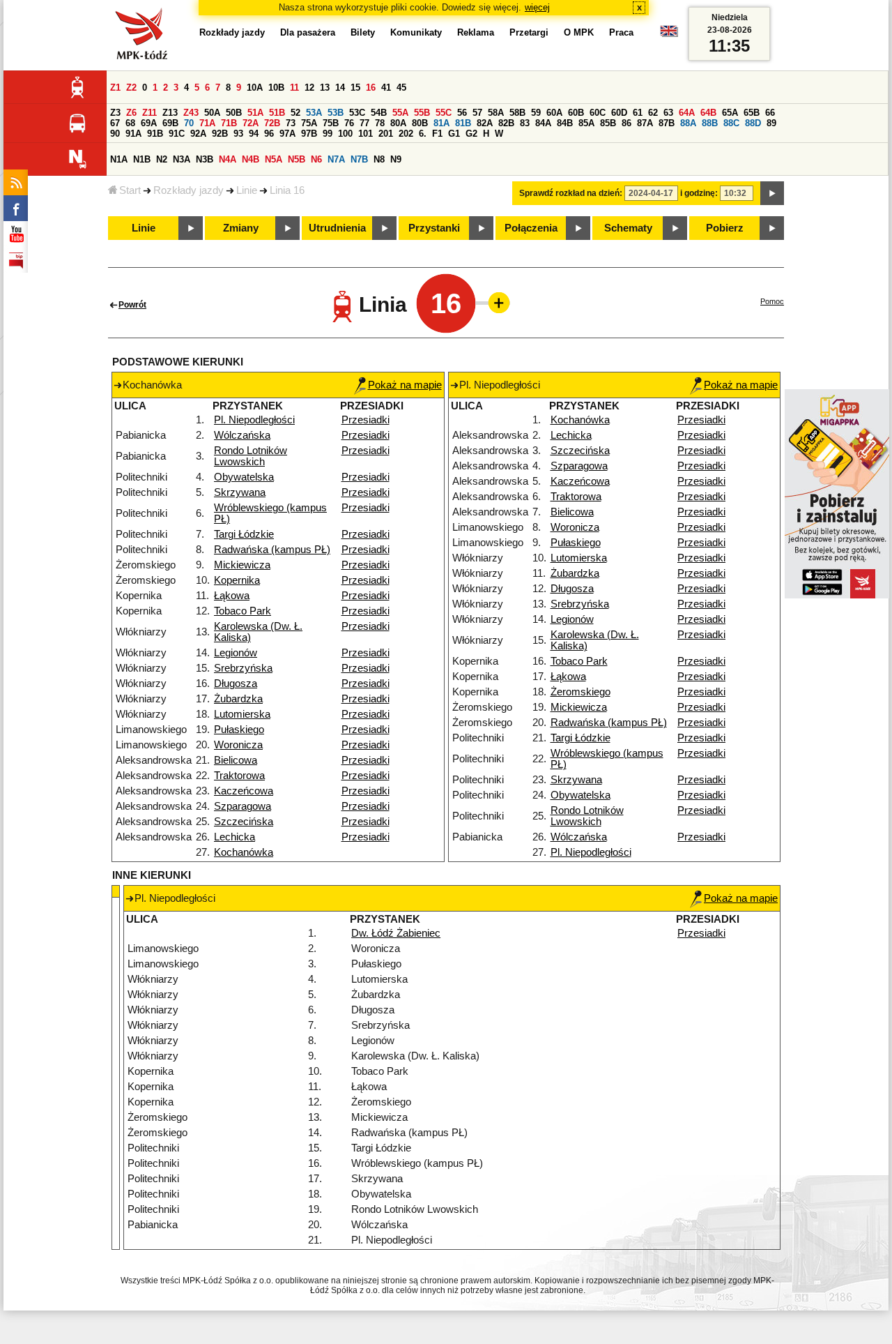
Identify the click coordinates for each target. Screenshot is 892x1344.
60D (619, 112)
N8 (379, 159)
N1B (142, 159)
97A (287, 133)
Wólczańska (242, 435)
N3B (204, 159)
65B (752, 112)
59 (536, 112)
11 (294, 87)
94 (254, 133)
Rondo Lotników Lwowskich (250, 456)
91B (155, 133)
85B (608, 123)
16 (371, 87)
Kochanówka (243, 852)
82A (485, 123)
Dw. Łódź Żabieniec (395, 933)
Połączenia (531, 228)
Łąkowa (231, 595)
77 (364, 123)
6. (422, 133)
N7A (336, 159)
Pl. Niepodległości (254, 419)
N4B (250, 159)
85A (586, 123)
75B (331, 123)
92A (198, 133)
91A (133, 133)
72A (251, 123)
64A (687, 112)
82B (506, 123)
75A (309, 123)
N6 (316, 159)
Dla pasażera (307, 32)
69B (170, 123)
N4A (227, 159)
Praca (621, 32)
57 (477, 112)
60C (598, 112)
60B (576, 112)
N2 (161, 159)
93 (238, 133)
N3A (181, 159)
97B (309, 133)
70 (189, 123)
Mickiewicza (242, 565)
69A (149, 123)
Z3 (115, 112)
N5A (273, 159)
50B (234, 112)
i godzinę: (699, 193)
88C (731, 123)
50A (212, 112)
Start (130, 190)
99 (327, 133)
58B (517, 112)
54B (379, 112)
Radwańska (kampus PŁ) (272, 549)
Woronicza (238, 744)
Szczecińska (243, 821)
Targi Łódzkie (244, 534)
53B (336, 112)
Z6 (131, 112)
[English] (669, 34)
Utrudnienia (337, 228)
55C (444, 112)
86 (626, 123)
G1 (454, 133)
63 (668, 112)
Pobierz (725, 228)
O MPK (579, 32)
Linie (246, 190)
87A (645, 123)
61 (638, 112)
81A (441, 123)
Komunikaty (416, 32)
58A (496, 112)
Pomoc (772, 301)
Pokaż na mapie (405, 385)
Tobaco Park (242, 611)
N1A (119, 159)
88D (753, 123)
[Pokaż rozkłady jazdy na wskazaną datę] (772, 193)
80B (420, 123)
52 (295, 112)
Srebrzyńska (243, 668)
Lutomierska (242, 714)
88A (688, 123)
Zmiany (241, 228)
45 (401, 87)
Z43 (191, 112)
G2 (471, 133)
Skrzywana (240, 492)
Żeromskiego (580, 691)
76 (349, 123)
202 (406, 133)
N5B (296, 159)
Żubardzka (238, 698)
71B (229, 123)
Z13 (170, 112)
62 (653, 112)
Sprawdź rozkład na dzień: (570, 193)
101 (365, 133)
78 (380, 123)
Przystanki (434, 228)
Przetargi (528, 32)
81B (463, 123)
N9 (395, 159)
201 (385, 133)
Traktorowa (239, 775)
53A (314, 112)
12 (309, 87)
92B (220, 133)
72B (272, 123)
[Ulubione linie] (494, 302)
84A (543, 123)
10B (276, 87)
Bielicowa (235, 760)
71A (207, 123)
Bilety (363, 32)
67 (115, 123)
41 (386, 87)
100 (345, 133)
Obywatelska (244, 477)
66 (770, 112)
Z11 (149, 112)
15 (355, 87)
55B (422, 112)
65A (730, 112)
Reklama (475, 32)
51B (277, 112)
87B (667, 123)
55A (400, 112)
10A (255, 87)
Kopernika (237, 580)
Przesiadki (365, 419)
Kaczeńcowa (243, 790)
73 (290, 123)
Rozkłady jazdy (188, 190)
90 (115, 133)
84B (565, 123)
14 (340, 87)
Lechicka (234, 837)
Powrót (132, 305)
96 (269, 133)
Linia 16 (287, 190)
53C (357, 112)
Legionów (235, 652)
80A (398, 123)
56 (462, 112)
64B (708, 112)
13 (325, 87)
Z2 (131, 87)
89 (771, 123)
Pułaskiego (239, 729)
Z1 (115, 87)
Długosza (235, 683)
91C (177, 133)
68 (130, 123)
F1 (437, 133)
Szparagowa (242, 806)
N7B (359, 159)
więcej (537, 7)
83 (525, 123)
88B (710, 123)
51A (255, 112)
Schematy (628, 228)
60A (554, 112)
